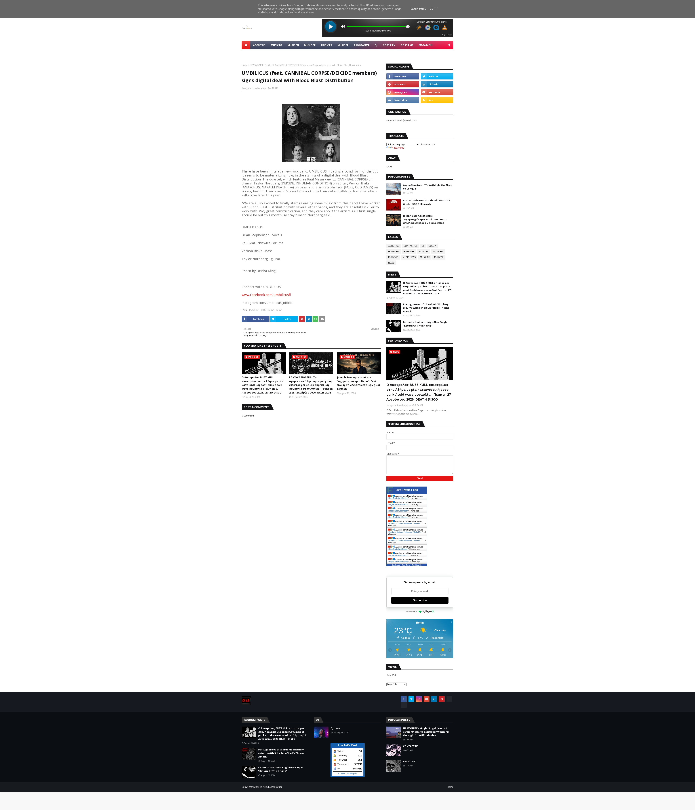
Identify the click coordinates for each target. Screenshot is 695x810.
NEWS (253, 65)
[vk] (402, 100)
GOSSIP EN (393, 251)
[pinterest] (402, 84)
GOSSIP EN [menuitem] (389, 45)
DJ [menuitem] (376, 45)
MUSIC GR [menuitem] (310, 45)
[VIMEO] (404, 705)
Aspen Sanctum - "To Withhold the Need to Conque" (427, 186)
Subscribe (420, 600)
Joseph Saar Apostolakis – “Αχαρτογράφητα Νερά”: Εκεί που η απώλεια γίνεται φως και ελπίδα (358, 383)
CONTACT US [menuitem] (252, 53)
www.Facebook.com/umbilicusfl (266, 295)
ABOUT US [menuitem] (259, 45)
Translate (399, 148)
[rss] (437, 100)
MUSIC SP (439, 257)
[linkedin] (437, 84)
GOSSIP (432, 245)
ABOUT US (393, 245)
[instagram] (402, 92)
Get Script (395, 565)
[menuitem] (246, 45)
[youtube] (437, 92)
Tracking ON (417, 565)
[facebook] (402, 76)
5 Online (341, 774)
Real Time (406, 565)
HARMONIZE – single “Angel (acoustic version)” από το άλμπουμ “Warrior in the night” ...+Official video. (426, 732)
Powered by (411, 611)
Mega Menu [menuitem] (426, 45)
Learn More (418, 8)
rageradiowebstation (255, 88)
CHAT (389, 166)
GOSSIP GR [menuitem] (407, 45)
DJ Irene (335, 728)
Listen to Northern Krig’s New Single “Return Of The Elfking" (425, 323)
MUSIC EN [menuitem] (293, 45)
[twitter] (437, 76)
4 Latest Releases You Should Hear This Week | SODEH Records (426, 202)
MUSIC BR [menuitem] (276, 45)
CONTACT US (410, 245)
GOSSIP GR (408, 251)
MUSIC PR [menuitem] (326, 45)
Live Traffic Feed (406, 489)
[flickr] (449, 699)
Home (245, 65)
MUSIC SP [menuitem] (343, 45)
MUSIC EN (438, 251)
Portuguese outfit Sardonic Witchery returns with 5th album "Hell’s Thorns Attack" (426, 308)
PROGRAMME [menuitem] (361, 45)
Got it (434, 8)
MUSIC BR (424, 251)
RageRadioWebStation (398, 498)
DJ (423, 245)
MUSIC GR (254, 310)
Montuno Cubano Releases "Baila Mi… (405, 523)
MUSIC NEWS (267, 310)
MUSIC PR (425, 257)
